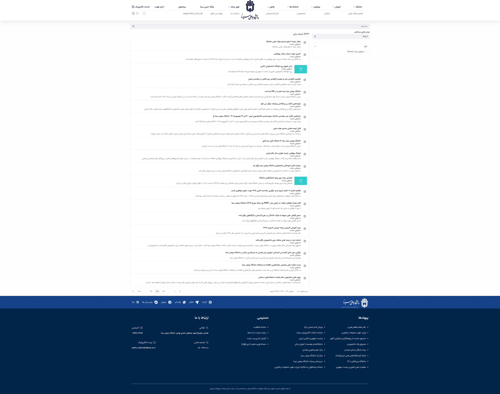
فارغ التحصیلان (272, 13)
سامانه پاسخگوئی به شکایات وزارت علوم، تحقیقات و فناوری (299, 367)
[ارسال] (133, 26)
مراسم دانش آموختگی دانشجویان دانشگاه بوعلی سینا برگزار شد (277, 165)
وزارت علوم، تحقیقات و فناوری (354, 333)
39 (150, 292)
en (137, 14)
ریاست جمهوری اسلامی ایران (311, 338)
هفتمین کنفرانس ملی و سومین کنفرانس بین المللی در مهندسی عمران (274, 79)
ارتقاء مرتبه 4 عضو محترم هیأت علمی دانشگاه (283, 41)
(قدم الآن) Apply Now (193, 13)
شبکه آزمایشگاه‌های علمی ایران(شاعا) (351, 356)
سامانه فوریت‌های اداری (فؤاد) (253, 344)
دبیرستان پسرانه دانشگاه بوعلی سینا (308, 361)
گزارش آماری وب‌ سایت (256, 338)
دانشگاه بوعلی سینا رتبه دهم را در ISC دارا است (283, 91)
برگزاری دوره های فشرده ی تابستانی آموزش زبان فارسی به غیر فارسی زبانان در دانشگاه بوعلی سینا (263, 252)
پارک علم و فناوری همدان (312, 350)
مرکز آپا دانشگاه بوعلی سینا (312, 356)
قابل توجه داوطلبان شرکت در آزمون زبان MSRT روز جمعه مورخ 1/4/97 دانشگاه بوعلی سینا (266, 203)
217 (138, 292)
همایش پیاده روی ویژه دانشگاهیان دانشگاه (275, 178)
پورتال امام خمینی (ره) (313, 327)
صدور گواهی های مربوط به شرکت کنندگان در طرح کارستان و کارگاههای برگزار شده (270, 215)
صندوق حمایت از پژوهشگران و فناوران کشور (348, 338)
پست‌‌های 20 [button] (301, 292)
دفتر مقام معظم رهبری (357, 327)
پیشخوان (182, 6)
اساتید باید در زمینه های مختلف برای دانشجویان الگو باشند (278, 240)
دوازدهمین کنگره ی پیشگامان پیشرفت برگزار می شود (281, 103)
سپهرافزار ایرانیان (215, 388)
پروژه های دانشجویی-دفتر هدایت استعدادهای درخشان (279, 277)
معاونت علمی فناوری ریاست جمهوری (351, 367)
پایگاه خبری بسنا (207, 6)
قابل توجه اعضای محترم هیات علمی (287, 128)
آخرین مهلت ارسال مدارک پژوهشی (287, 54)
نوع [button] (365, 46)
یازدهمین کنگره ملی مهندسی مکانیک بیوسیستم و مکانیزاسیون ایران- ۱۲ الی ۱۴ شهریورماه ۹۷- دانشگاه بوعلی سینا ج (257, 116)
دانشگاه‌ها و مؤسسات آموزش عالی (309, 344)
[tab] (341, 46)
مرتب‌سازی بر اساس (362, 32)
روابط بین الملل (216, 13)
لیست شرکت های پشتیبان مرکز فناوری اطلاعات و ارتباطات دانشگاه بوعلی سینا (271, 265)
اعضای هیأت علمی (355, 13)
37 (163, 292)
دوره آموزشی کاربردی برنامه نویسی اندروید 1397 (282, 227)
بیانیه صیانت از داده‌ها (257, 333)
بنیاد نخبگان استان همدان (355, 350)
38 (157, 292)
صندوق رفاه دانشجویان (356, 344)
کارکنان (327, 13)
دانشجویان (301, 13)
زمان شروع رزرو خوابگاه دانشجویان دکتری (276, 66)
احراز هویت (159, 6)
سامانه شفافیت (260, 327)
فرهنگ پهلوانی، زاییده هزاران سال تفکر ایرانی (283, 153)
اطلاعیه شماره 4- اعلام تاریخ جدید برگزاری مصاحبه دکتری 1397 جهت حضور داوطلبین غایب (266, 190)
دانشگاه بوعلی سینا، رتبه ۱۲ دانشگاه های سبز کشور (281, 141)
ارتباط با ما (234, 13)
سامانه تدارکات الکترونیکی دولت (309, 333)
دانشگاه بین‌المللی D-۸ (356, 361)
